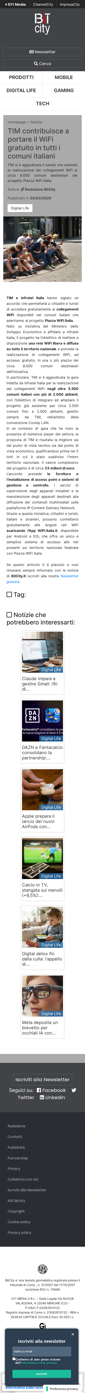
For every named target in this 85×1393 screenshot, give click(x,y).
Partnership (18, 1158)
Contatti (15, 1136)
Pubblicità (16, 1147)
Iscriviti (41, 1374)
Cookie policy (19, 1221)
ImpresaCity (70, 4)
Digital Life (21, 90)
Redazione (16, 1126)
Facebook (53, 1090)
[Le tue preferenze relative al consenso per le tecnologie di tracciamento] (62, 1389)
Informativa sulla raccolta (26, 1387)
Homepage (17, 122)
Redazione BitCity (39, 189)
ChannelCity (43, 4)
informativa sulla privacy (39, 1362)
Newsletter (45, 52)
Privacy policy (19, 1232)
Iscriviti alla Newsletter (42, 1079)
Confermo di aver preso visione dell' (37, 1361)
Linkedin (54, 1097)
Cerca (44, 63)
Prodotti (21, 77)
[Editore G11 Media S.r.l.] (42, 1327)
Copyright (16, 1211)
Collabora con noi (23, 1179)
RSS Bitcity (16, 1200)
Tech (42, 103)
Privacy (14, 1168)
